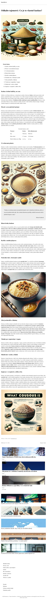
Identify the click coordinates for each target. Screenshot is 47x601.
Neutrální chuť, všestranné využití (12, 77)
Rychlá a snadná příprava (10, 75)
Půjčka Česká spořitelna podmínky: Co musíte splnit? (14, 541)
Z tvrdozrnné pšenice (9, 71)
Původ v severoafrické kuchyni (12, 68)
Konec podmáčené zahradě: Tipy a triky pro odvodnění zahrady (16, 528)
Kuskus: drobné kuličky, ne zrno (12, 66)
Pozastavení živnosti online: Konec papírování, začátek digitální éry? (18, 553)
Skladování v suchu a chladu (11, 84)
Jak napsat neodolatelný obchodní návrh (11, 516)
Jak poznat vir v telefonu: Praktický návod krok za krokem (19, 471)
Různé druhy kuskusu (10, 73)
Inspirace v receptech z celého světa (13, 86)
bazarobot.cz (4, 2)
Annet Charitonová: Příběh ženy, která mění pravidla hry (19, 457)
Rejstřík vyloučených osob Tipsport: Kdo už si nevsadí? (14, 503)
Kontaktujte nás (14, 438)
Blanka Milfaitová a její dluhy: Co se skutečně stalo (17, 485)
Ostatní (45, 442)
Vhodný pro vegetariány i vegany (12, 82)
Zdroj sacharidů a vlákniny (11, 79)
